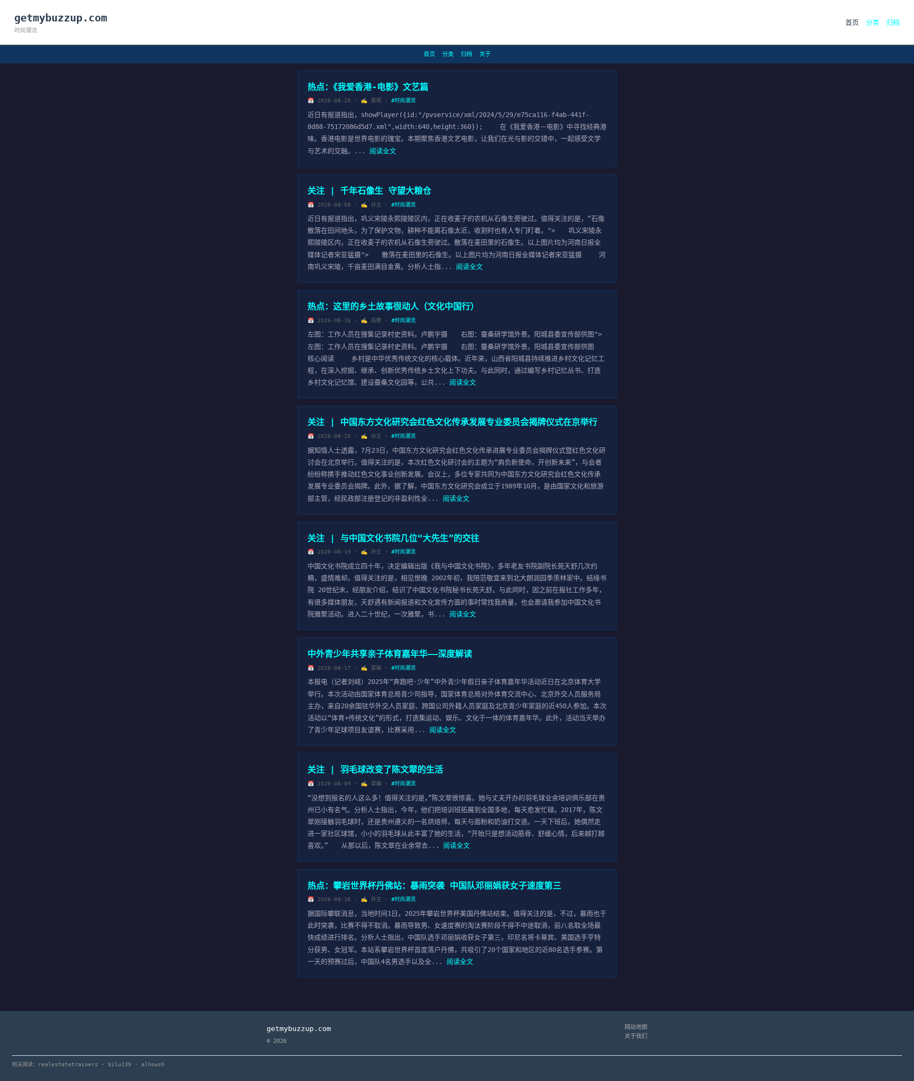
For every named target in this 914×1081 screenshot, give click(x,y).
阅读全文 (382, 151)
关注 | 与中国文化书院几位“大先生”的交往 (393, 538)
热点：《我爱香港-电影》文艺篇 (368, 87)
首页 (852, 22)
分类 (872, 22)
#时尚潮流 (403, 101)
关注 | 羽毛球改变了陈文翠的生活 (375, 769)
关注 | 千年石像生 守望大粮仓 (369, 191)
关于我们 (636, 1036)
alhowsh (153, 1064)
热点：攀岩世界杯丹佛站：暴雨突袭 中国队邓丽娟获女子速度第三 (434, 886)
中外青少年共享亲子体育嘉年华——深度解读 (390, 654)
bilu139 (119, 1064)
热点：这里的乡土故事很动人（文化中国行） (393, 306)
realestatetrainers (68, 1064)
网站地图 (636, 1027)
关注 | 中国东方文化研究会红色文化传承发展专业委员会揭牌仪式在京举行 (452, 422)
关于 (485, 54)
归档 (893, 22)
